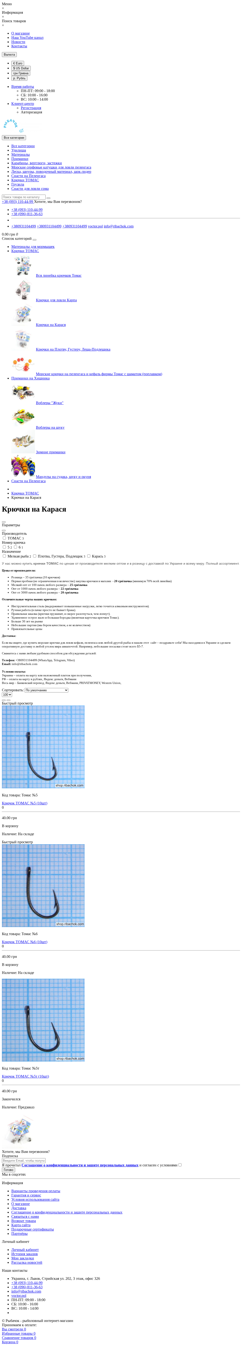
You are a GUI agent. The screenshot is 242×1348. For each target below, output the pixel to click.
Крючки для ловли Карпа (56, 300)
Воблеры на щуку (50, 427)
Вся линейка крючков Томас (59, 275)
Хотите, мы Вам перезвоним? (58, 202)
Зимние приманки (50, 452)
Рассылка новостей (26, 1262)
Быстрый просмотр (17, 703)
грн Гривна (20, 73)
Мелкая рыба (19, 556)
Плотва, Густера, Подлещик (61, 556)
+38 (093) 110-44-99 (27, 210)
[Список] (4, 700)
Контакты (19, 46)
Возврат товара (23, 1221)
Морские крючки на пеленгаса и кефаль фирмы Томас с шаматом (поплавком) (99, 374)
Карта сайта (20, 1225)
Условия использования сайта (35, 1199)
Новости (18, 42)
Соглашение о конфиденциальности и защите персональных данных (66, 1212)
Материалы (20, 154)
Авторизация (31, 112)
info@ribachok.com (119, 226)
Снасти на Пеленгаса (28, 176)
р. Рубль (19, 78)
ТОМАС (15, 538)
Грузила (17, 184)
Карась (98, 556)
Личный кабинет (25, 1250)
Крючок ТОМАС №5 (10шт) (24, 803)
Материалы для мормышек (33, 247)
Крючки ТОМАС (25, 180)
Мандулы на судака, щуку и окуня (63, 477)
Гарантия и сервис (26, 1195)
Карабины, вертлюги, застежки (36, 163)
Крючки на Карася (51, 325)
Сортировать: (13, 690)
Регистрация (31, 108)
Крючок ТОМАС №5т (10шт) (25, 1076)
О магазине (20, 33)
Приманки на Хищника (30, 378)
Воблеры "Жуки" (50, 403)
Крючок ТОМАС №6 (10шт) (24, 942)
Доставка (18, 1208)
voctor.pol (95, 226)
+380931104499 (23, 226)
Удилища (18, 150)
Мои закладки (22, 1258)
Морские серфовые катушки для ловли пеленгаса (51, 167)
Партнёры (19, 1234)
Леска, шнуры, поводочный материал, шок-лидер (51, 172)
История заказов (24, 1254)
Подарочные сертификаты (32, 1229)
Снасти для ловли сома (30, 189)
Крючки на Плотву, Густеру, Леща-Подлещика (73, 349)
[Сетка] (8, 700)
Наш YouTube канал (27, 38)
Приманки (19, 159)
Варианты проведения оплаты (35, 1191)
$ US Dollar (21, 68)
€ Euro (17, 63)
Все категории (23, 146)
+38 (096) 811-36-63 (27, 214)
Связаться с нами (25, 1216)
